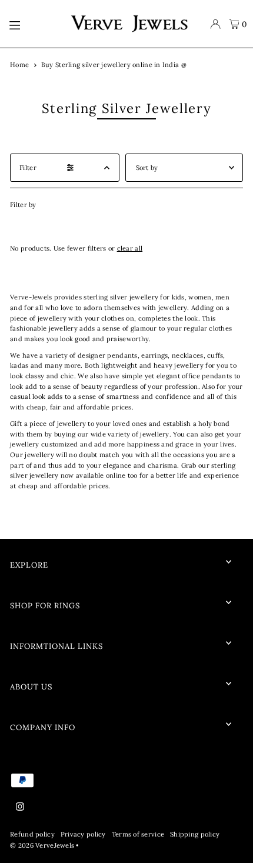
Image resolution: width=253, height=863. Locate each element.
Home (19, 65)
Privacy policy (83, 834)
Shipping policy (194, 834)
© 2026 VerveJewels (42, 845)
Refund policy (32, 834)
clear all (130, 248)
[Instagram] (20, 807)
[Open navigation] (33, 24)
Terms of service (138, 834)
